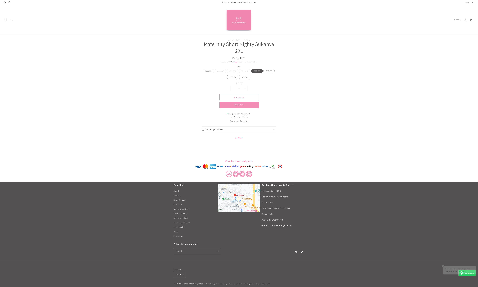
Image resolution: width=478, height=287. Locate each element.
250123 (245, 77)
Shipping (236, 62)
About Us (177, 195)
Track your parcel (181, 213)
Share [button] (240, 138)
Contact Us (178, 236)
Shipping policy (248, 284)
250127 (257, 71)
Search (176, 191)
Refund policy (210, 284)
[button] (5, 20)
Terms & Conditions (182, 223)
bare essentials (184, 284)
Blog (176, 232)
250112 (233, 77)
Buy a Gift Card (180, 200)
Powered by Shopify (196, 284)
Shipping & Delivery (182, 209)
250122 (269, 71)
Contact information (263, 284)
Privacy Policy (179, 227)
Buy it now (239, 104)
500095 (234, 71)
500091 (246, 71)
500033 (209, 71)
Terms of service (234, 284)
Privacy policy (222, 284)
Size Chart (178, 204)
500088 (221, 71)
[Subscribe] (218, 251)
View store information (239, 121)
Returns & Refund (181, 218)
